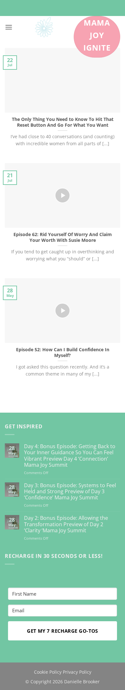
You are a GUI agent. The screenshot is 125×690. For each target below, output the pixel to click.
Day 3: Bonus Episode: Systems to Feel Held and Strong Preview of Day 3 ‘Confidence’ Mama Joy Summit (70, 491)
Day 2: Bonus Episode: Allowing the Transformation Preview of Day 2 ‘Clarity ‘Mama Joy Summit (66, 524)
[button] (9, 27)
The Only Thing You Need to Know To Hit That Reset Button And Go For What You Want (62, 122)
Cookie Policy (48, 672)
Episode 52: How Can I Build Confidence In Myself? (62, 352)
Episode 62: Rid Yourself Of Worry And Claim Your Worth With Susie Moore (62, 237)
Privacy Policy (77, 672)
